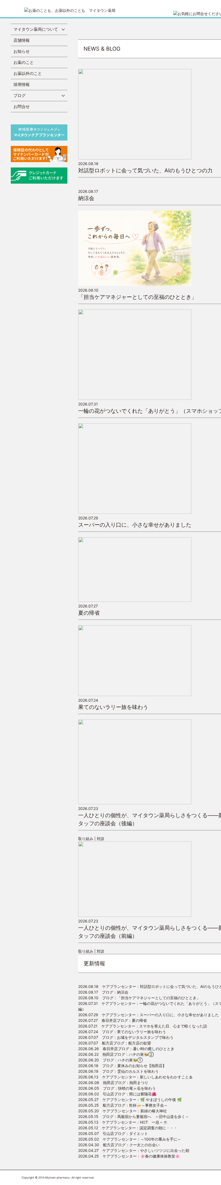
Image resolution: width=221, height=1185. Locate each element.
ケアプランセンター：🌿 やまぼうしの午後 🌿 (130, 1099)
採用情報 (21, 84)
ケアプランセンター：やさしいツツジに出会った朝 (133, 1150)
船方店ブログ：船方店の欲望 (114, 1043)
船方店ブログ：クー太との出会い (119, 1144)
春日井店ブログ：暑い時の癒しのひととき (126, 1048)
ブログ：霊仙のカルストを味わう (118, 1071)
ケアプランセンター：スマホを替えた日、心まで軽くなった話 (142, 1026)
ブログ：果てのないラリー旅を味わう (122, 1031)
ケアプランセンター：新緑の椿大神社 (122, 1111)
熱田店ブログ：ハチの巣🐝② (116, 1054)
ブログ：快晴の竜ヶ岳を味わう (117, 1088)
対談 (100, 838)
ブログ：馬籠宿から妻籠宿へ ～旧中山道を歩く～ (133, 1116)
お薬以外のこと (27, 73)
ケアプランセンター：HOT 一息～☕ (123, 1122)
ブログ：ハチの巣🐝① (110, 1060)
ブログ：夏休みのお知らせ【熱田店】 (122, 1065)
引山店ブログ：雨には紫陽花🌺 (117, 1094)
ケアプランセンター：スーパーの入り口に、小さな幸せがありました (148, 1014)
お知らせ (21, 51)
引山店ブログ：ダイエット (113, 1133)
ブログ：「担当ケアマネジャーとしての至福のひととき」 (139, 997)
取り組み (85, 838)
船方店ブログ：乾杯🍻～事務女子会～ (123, 1105)
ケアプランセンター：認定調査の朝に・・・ (127, 1127)
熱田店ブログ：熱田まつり (113, 1082)
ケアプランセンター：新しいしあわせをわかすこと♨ (135, 1077)
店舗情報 (21, 40)
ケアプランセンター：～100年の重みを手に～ (129, 1139)
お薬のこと (23, 62)
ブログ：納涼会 (103, 992)
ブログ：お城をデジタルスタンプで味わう (126, 1037)
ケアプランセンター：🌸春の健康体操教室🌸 (129, 1156)
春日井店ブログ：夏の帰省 (112, 1020)
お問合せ (21, 106)
